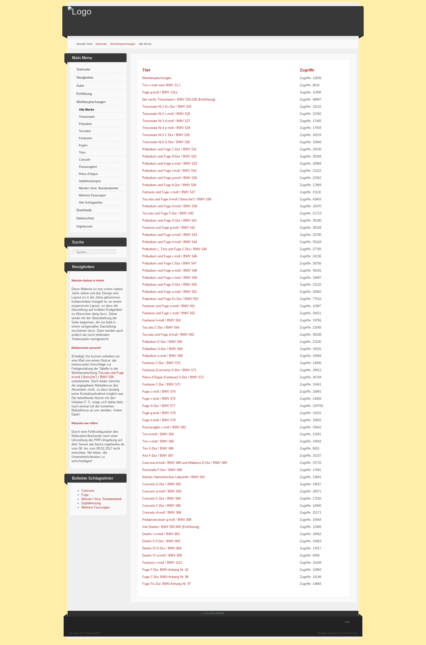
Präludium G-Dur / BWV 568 (162, 349)
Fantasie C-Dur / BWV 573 (161, 384)
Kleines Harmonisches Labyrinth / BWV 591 (173, 477)
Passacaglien (88, 166)
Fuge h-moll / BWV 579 (159, 420)
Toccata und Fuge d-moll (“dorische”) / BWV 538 (97, 375)
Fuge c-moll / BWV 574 (159, 391)
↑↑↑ (347, 622)
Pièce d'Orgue (88, 173)
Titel (146, 70)
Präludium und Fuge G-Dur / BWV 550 (169, 284)
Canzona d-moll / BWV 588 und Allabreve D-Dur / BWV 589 (184, 463)
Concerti (84, 159)
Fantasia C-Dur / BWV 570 (161, 363)
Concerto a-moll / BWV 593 (161, 491)
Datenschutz (85, 218)
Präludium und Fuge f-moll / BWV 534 (169, 171)
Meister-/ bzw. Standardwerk (101, 499)
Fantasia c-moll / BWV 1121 (162, 562)
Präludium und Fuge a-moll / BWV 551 (169, 292)
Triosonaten (87, 116)
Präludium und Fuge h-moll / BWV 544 (169, 242)
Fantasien (85, 138)
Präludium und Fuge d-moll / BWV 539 (169, 206)
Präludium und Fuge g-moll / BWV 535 (169, 178)
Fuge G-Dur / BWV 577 (158, 406)
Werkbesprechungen (91, 102)
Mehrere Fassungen (92, 195)
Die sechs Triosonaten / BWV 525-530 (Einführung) (178, 99)
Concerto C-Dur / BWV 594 (161, 498)
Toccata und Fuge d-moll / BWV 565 (168, 334)
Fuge (85, 495)
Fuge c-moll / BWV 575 (159, 399)
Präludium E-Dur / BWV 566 (162, 342)
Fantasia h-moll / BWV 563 (161, 320)
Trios (82, 152)
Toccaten (85, 131)
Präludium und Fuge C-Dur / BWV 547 (169, 263)
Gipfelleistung (91, 503)
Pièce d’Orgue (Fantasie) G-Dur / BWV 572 (173, 377)
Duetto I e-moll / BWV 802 (161, 534)
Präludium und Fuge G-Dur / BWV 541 (169, 220)
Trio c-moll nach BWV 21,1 (161, 85)
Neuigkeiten (84, 77)
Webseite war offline (84, 423)
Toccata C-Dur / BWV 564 (160, 327)
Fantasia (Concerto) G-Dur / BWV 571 (169, 370)
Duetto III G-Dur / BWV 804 (161, 548)
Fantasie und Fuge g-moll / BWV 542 (168, 227)
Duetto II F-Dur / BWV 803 (161, 541)
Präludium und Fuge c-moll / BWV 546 (169, 256)
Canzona (87, 490)
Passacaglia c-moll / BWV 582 (164, 427)
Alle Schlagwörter (91, 202)
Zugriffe (307, 70)
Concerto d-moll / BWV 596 (161, 512)
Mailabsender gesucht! (86, 347)
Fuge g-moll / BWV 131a (159, 92)
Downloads (84, 210)
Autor (80, 85)
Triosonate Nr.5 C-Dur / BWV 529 (166, 135)
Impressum (84, 226)
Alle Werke (86, 109)
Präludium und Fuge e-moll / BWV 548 (169, 270)
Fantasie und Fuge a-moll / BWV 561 (168, 306)
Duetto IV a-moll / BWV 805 (162, 555)
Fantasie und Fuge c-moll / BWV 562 (168, 313)
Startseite (83, 69)
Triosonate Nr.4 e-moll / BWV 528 (166, 128)
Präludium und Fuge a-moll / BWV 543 (169, 235)
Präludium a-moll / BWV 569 (162, 356)
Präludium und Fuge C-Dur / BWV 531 (169, 149)
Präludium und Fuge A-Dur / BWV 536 (169, 185)
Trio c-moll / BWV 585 (158, 441)
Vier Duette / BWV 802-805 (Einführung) (170, 527)
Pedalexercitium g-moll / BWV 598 (166, 520)
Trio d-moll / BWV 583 (158, 434)
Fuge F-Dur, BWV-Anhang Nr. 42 (165, 570)
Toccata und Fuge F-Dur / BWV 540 (167, 213)
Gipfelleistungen (90, 181)
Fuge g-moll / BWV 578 (159, 413)
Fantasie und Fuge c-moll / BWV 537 (168, 192)
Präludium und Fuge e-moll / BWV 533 (169, 163)
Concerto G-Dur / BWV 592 (161, 484)
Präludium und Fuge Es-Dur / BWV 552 (170, 299)
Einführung (84, 94)
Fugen (83, 145)
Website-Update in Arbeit (87, 280)
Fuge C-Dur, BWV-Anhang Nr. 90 (165, 577)
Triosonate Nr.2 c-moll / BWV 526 (166, 114)
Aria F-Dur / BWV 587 (157, 455)
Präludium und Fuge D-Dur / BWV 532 (169, 156)
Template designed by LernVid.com (337, 633)
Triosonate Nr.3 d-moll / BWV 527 (166, 121)
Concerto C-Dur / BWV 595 (161, 505)
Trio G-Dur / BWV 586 (158, 448)
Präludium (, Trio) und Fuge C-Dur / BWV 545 (174, 249)
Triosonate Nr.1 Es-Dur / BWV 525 (166, 106)
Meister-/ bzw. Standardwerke (98, 188)
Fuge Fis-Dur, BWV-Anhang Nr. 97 (166, 584)
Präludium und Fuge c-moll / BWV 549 (169, 277)
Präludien (85, 123)
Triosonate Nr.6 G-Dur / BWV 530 (166, 142)
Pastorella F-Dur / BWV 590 (162, 470)
